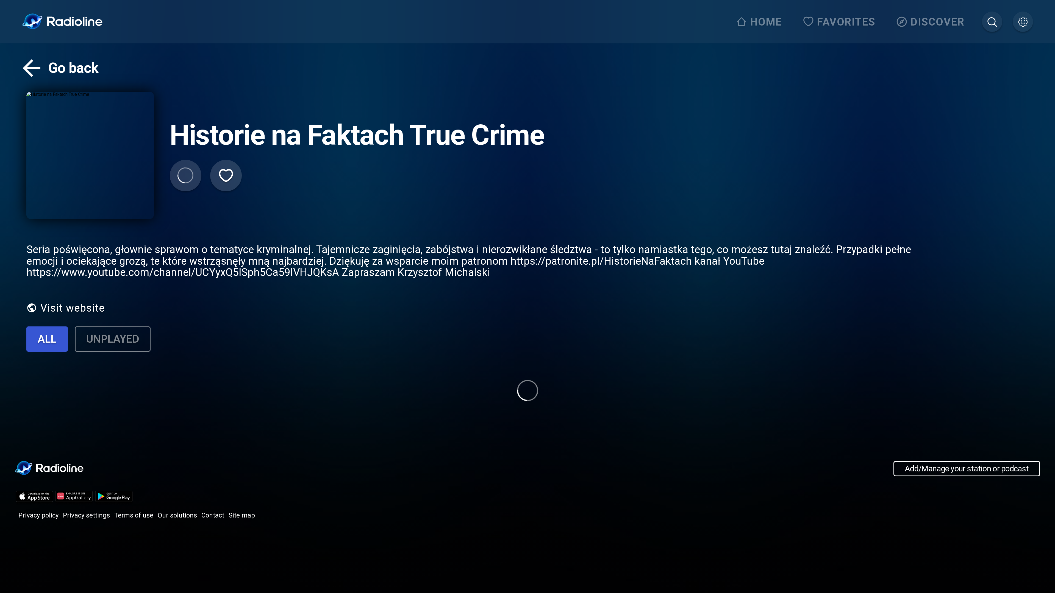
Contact (212, 515)
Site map (242, 515)
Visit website (72, 308)
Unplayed (112, 339)
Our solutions (177, 515)
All (47, 339)
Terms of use (133, 515)
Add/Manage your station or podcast (967, 468)
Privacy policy (38, 515)
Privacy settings (86, 515)
